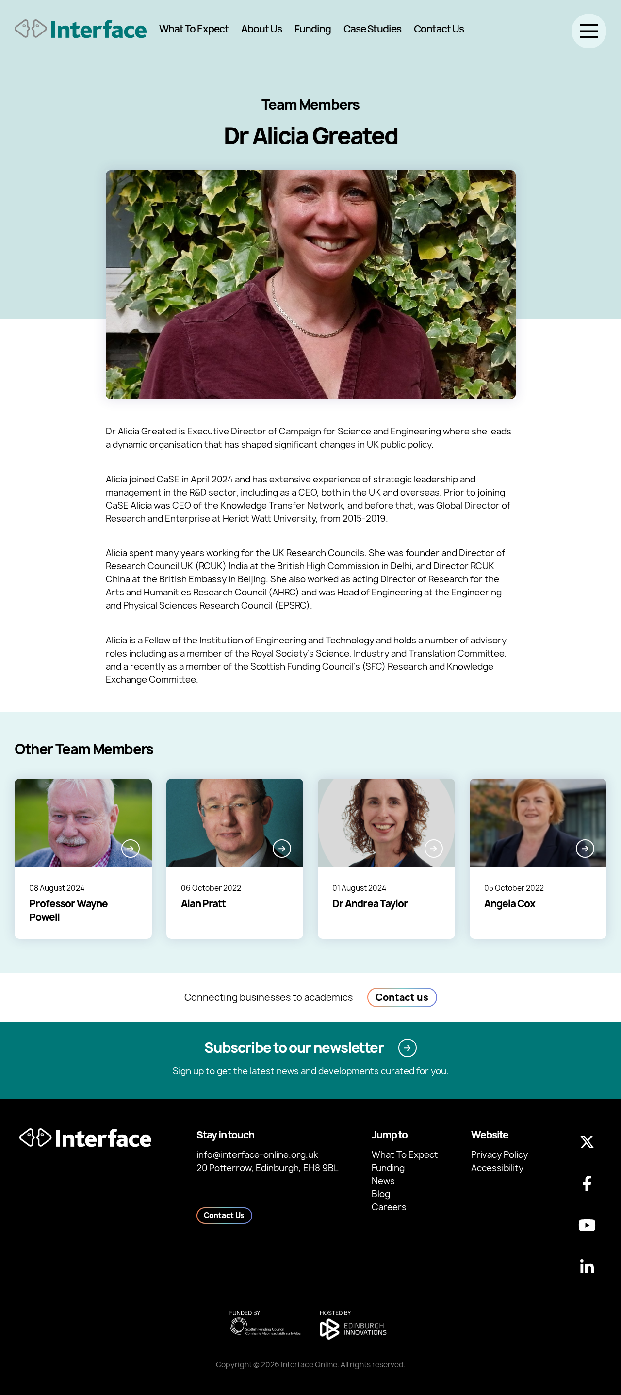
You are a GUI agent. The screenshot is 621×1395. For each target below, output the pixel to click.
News (383, 1181)
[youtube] (587, 1225)
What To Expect (194, 28)
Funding (312, 28)
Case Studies (372, 28)
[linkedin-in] (587, 1267)
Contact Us (439, 28)
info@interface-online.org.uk (257, 1155)
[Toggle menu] (589, 31)
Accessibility (497, 1168)
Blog (381, 1194)
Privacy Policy (499, 1155)
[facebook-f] (587, 1183)
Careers (389, 1207)
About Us (261, 28)
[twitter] (587, 1141)
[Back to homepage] (81, 28)
